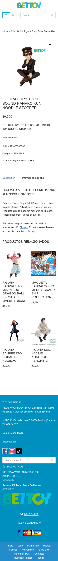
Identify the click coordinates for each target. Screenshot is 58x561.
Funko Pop (33, 545)
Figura (16, 160)
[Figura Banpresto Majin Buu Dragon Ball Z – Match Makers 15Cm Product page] (14, 263)
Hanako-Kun (27, 160)
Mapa (20, 433)
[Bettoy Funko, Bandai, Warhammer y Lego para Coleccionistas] (29, 5)
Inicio (5, 31)
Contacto (39, 553)
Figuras (24, 227)
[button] (50, 44)
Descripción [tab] (8, 177)
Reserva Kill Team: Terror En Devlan (21, 485)
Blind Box (44, 549)
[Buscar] (13, 15)
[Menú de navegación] (6, 15)
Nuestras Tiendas (23, 557)
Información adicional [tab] (33, 177)
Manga (46, 545)
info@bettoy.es (32, 523)
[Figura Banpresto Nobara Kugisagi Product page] (14, 331)
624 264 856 (31, 514)
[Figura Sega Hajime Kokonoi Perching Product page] (43, 331)
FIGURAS (16, 31)
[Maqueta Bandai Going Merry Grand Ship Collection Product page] (43, 263)
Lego (20, 545)
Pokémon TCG (22, 553)
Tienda (40, 557)
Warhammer (27, 549)
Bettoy (31, 231)
